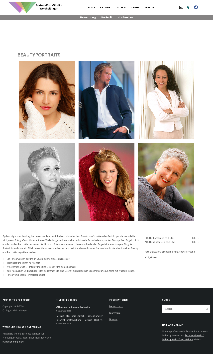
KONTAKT (151, 7)
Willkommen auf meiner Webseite (73, 307)
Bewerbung (88, 17)
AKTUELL (105, 7)
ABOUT (135, 7)
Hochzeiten (125, 17)
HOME (91, 7)
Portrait (106, 17)
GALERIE (121, 7)
